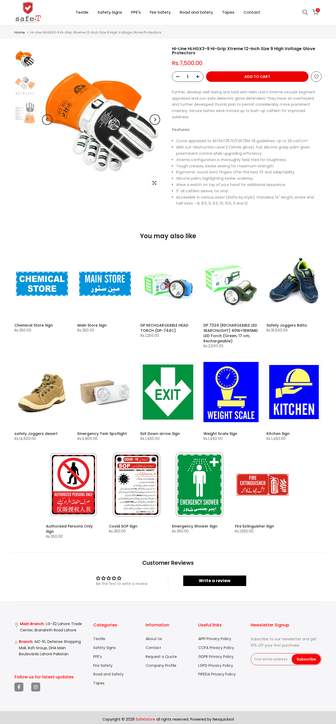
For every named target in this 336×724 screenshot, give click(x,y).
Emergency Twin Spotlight (102, 433)
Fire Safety (160, 12)
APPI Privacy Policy (214, 638)
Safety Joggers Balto (286, 325)
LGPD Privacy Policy (215, 665)
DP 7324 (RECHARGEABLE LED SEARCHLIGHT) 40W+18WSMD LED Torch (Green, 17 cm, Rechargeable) (230, 333)
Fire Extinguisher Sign (254, 526)
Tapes (228, 12)
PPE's (136, 12)
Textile (82, 12)
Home (19, 32)
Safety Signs (110, 12)
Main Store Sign (92, 325)
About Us (154, 638)
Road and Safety (196, 12)
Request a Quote (161, 656)
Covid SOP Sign (123, 526)
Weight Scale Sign (220, 433)
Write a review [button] (214, 581)
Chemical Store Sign (33, 325)
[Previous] (47, 119)
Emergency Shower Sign (194, 526)
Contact (252, 12)
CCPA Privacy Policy (216, 647)
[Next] (155, 119)
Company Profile (161, 665)
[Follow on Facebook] (18, 687)
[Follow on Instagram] (35, 687)
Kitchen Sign (278, 433)
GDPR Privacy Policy (216, 656)
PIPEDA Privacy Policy (217, 674)
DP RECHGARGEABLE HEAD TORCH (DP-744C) (164, 328)
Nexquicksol (223, 719)
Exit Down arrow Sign (160, 433)
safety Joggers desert (35, 433)
